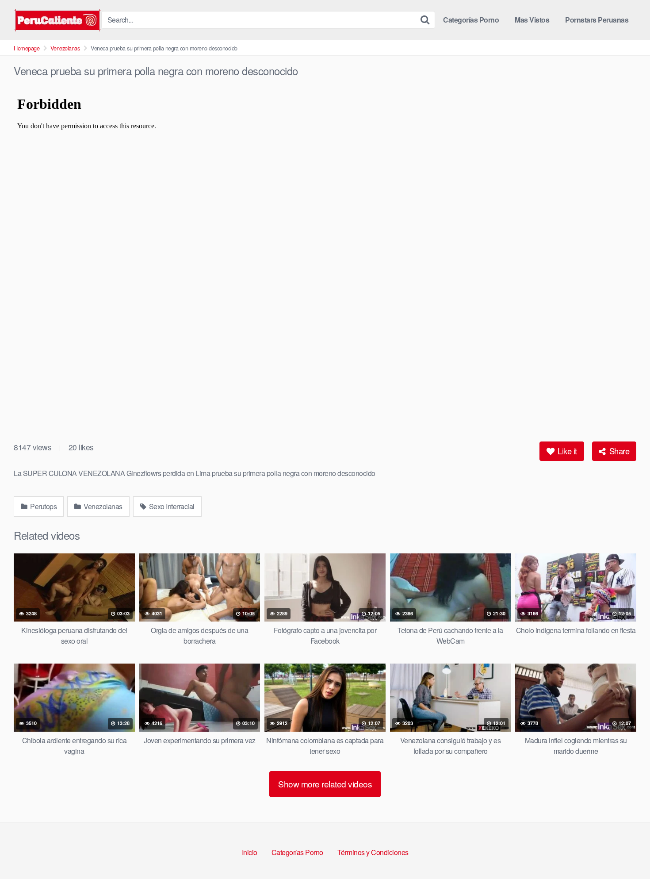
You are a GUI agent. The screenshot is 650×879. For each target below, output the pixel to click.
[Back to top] (626, 850)
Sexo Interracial (171, 506)
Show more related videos (325, 784)
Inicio (249, 852)
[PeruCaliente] (57, 20)
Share (618, 451)
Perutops (43, 506)
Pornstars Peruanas (596, 20)
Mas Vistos (532, 20)
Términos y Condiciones (373, 852)
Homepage (26, 48)
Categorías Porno (471, 20)
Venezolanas (65, 48)
